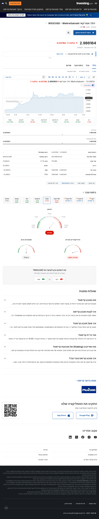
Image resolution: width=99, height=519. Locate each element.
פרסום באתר (43, 455)
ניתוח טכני (78, 65)
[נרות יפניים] (93, 77)
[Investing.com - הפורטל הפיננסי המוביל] (85, 3)
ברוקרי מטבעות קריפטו (12, 9)
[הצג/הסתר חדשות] (43, 77)
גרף (87, 65)
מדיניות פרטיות (80, 503)
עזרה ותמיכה (43, 460)
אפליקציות (93, 450)
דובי (56, 279)
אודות (45, 450)
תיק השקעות (92, 455)
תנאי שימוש (92, 503)
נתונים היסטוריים (84, 71)
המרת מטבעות (71, 71)
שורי (38, 279)
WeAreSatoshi (66, 183)
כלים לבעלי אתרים (90, 460)
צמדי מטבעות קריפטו (54, 9)
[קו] (89, 77)
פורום (68, 65)
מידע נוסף (60, 54)
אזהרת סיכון (68, 503)
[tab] (91, 200)
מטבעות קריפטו (90, 9)
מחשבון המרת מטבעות (33, 9)
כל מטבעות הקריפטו (73, 9)
